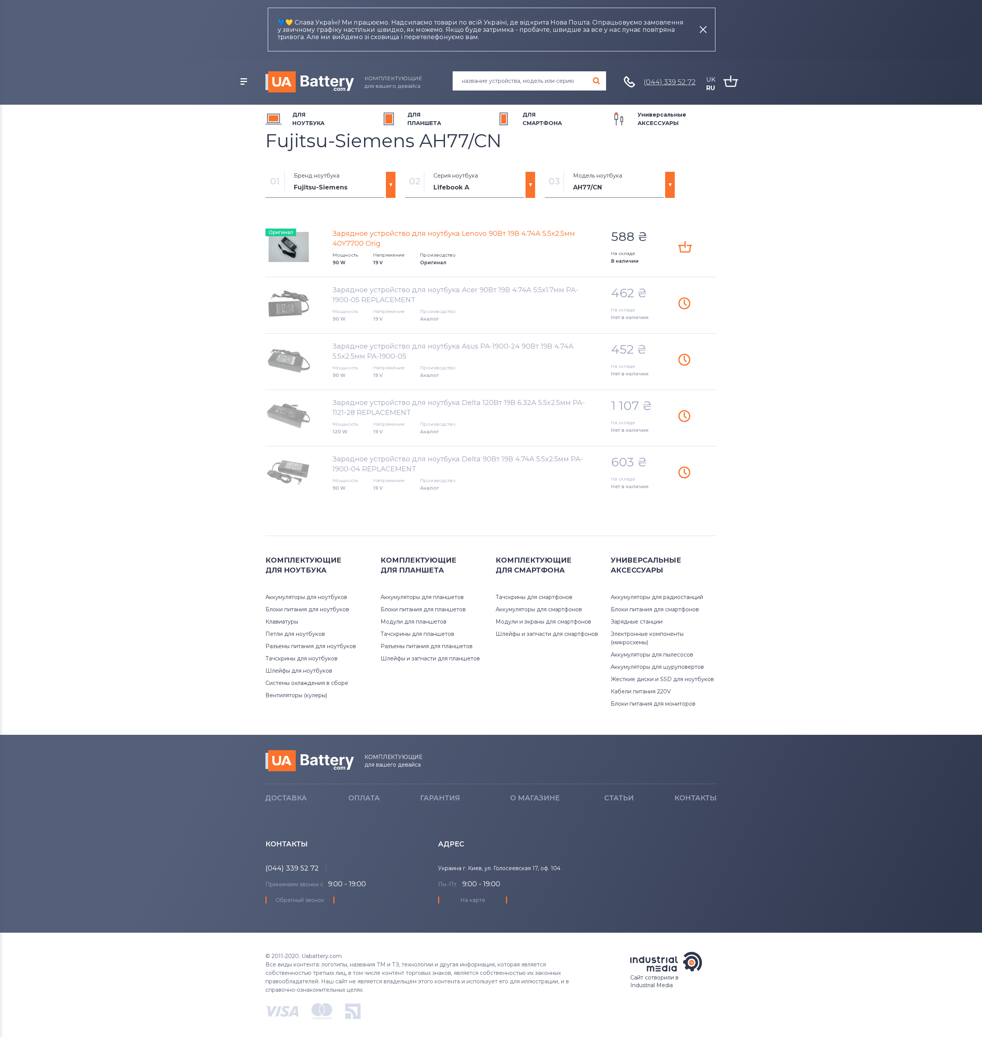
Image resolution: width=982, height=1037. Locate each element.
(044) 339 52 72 (669, 82)
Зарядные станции (636, 621)
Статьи (619, 798)
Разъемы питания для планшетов (427, 646)
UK (710, 79)
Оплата (364, 798)
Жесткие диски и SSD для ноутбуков (662, 679)
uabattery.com (309, 760)
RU (710, 88)
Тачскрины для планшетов (417, 633)
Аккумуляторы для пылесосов (652, 654)
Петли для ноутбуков (295, 633)
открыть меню (243, 81)
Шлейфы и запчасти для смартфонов (547, 633)
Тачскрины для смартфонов (534, 597)
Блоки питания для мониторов (653, 703)
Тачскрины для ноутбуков (301, 658)
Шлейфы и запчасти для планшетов (430, 658)
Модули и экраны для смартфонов (543, 621)
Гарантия (440, 798)
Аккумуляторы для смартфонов (539, 609)
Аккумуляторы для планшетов (422, 597)
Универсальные (662, 119)
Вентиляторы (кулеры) (296, 695)
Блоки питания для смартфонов (655, 609)
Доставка (286, 798)
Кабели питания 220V (641, 691)
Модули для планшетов (414, 621)
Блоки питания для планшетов (423, 609)
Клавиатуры (281, 621)
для (308, 119)
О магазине (535, 798)
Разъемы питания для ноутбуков (310, 646)
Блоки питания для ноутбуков (307, 609)
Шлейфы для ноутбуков (298, 670)
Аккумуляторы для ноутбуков (306, 597)
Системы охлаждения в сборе (306, 683)
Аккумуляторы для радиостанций (657, 597)
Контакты (695, 798)
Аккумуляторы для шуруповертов (657, 666)
